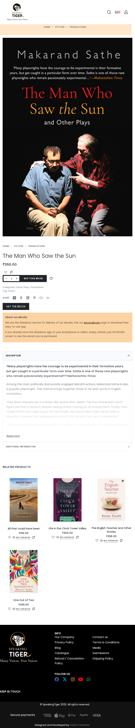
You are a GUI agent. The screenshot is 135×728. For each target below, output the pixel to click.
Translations (77, 26)
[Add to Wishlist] (5, 272)
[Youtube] (80, 679)
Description (13, 355)
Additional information (21, 446)
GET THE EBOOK (16, 306)
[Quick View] (14, 538)
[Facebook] (57, 679)
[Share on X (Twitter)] (14, 297)
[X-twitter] (65, 679)
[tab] (67, 355)
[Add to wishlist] (51, 278)
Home (47, 26)
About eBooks (92, 322)
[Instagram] (72, 679)
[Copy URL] (47, 297)
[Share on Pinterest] (34, 297)
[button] (23, 537)
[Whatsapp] (88, 679)
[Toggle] (13, 436)
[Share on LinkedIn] (27, 297)
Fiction (59, 26)
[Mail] (41, 297)
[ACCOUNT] (126, 12)
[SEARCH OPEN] (109, 12)
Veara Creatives (80, 725)
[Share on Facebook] (21, 297)
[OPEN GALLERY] (67, 137)
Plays (26, 287)
